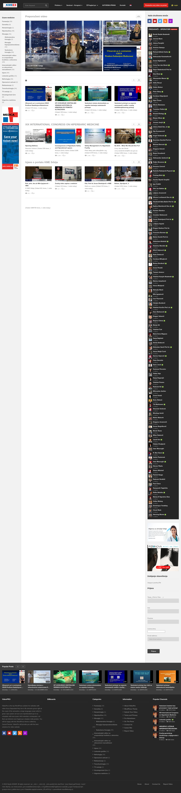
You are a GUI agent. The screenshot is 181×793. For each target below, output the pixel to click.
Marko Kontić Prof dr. (160, 237)
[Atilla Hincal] (150, 83)
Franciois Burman (159, 232)
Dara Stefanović (158, 312)
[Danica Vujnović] (150, 357)
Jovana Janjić (158, 122)
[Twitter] (160, 21)
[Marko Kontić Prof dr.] (150, 238)
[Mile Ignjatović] (150, 295)
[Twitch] (170, 21)
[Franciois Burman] (150, 233)
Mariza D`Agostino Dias (161, 497)
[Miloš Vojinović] (150, 251)
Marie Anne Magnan (160, 334)
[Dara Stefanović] (150, 313)
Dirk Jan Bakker (158, 188)
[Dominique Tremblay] (150, 506)
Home (139, 784)
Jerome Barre (157, 39)
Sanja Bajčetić (158, 338)
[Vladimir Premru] (150, 383)
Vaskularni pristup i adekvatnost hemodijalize (165, 686)
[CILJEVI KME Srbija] (63, 46)
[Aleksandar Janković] (150, 158)
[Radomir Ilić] (150, 387)
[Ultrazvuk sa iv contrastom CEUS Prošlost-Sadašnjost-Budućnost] (122, 58)
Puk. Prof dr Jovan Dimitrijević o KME (98, 183)
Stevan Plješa (158, 466)
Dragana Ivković (159, 149)
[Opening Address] (38, 136)
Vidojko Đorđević (159, 303)
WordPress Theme (130, 709)
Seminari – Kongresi (73, 5)
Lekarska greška (8, 76)
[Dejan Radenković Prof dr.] (150, 70)
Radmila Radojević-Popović (163, 171)
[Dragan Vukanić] (150, 317)
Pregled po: (92, 5)
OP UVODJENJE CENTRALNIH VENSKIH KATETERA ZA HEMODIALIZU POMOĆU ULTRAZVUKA (64, 686)
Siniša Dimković (158, 342)
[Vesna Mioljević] (150, 286)
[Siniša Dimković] (150, 343)
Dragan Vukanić (158, 316)
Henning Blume (158, 514)
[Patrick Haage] (150, 476)
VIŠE (138, 16)
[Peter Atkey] (150, 92)
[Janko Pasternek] (150, 458)
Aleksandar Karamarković (162, 56)
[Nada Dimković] (150, 255)
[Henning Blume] (150, 515)
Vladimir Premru (158, 382)
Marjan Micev (157, 118)
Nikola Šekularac (159, 105)
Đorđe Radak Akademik (161, 34)
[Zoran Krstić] (150, 396)
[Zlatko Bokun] (150, 88)
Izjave (4, 73)
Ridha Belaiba (158, 492)
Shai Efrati (156, 74)
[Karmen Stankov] (150, 211)
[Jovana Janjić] (150, 123)
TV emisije (6, 91)
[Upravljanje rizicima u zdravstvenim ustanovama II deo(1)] (39, 676)
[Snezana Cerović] (150, 167)
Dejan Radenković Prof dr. (162, 69)
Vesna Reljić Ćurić (159, 351)
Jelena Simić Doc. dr (160, 127)
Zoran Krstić (157, 395)
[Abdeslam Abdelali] (150, 242)
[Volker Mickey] (150, 502)
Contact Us (128, 724)
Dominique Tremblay (160, 505)
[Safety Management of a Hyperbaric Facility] (98, 136)
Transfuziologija (8, 88)
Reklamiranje (7, 85)
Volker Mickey (158, 501)
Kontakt (122, 5)
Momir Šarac (157, 431)
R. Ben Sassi (157, 453)
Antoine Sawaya (159, 47)
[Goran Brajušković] (150, 427)
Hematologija (7, 28)
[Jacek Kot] (150, 440)
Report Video (129, 731)
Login (175, 5)
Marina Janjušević (159, 281)
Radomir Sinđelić (159, 479)
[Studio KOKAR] (10, 169)
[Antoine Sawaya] (150, 48)
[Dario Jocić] (150, 365)
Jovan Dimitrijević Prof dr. (162, 219)
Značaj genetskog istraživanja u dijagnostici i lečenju (168, 735)
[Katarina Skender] (150, 246)
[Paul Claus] (150, 484)
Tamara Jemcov (158, 272)
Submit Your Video (131, 712)
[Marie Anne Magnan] (150, 335)
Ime (148, 608)
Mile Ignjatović (158, 294)
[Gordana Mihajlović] (150, 260)
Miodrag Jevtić (158, 413)
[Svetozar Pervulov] (150, 370)
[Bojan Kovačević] (150, 154)
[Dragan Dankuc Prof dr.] (150, 229)
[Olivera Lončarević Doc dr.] (150, 198)
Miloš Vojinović (158, 250)
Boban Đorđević (159, 263)
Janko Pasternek (159, 457)
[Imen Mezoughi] (150, 449)
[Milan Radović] (150, 436)
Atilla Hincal (157, 83)
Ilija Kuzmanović (159, 131)
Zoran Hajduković (159, 61)
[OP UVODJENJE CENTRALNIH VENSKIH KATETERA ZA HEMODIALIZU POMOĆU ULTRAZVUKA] (68, 93)
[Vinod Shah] (150, 511)
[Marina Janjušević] (150, 282)
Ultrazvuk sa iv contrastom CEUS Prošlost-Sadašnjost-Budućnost (12, 686)
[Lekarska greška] (155, 721)
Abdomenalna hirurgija (104, 721)
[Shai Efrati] (150, 75)
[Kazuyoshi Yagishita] (150, 489)
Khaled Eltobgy (158, 113)
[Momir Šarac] (150, 431)
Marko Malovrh (158, 417)
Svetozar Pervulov (159, 369)
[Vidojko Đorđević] (150, 304)
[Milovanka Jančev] (150, 392)
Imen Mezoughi (158, 448)
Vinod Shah (157, 510)
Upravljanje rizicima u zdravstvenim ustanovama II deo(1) (38, 686)
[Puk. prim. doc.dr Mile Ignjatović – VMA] (38, 173)
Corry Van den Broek (160, 65)
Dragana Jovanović (160, 422)
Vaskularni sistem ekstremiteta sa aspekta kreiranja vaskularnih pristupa (97, 105)
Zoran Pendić (158, 268)
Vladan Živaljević (159, 444)
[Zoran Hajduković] (150, 61)
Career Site (128, 728)
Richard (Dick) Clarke (160, 52)
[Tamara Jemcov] (150, 273)
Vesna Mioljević (158, 285)
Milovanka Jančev (159, 391)
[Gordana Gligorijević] (150, 97)
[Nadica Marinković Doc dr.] (150, 207)
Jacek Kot (156, 439)
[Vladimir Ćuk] (150, 330)
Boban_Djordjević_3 (121, 183)
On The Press (129, 721)
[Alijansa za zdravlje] (163, 541)
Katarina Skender (159, 246)
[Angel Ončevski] (150, 136)
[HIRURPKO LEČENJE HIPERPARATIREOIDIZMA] (155, 728)
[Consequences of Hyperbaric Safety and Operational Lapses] (68, 136)
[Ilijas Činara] (150, 101)
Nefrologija (6, 79)
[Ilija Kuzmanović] (150, 132)
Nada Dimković (158, 254)
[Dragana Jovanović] (150, 423)
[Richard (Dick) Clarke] (150, 53)
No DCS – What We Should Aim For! (127, 146)
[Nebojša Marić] (150, 291)
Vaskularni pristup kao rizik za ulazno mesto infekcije (141, 686)
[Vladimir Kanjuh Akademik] (150, 277)
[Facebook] (149, 21)
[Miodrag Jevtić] (150, 414)
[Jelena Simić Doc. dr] (150, 128)
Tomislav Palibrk (159, 109)
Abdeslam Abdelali (159, 241)
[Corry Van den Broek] (150, 66)
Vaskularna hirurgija (103, 730)
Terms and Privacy (130, 715)
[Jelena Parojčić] (150, 44)
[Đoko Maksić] (150, 401)
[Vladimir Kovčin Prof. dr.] (150, 308)
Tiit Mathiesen (158, 404)
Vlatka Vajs (157, 373)
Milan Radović (158, 435)
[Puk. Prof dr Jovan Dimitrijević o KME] (98, 173)
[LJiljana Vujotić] (150, 224)
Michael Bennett (159, 144)
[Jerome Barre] (150, 39)
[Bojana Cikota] (150, 321)
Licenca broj (151, 629)
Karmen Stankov (159, 210)
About (147, 784)
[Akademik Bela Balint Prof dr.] (150, 202)
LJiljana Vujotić (158, 224)
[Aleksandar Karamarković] (150, 57)
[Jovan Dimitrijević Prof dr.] (150, 220)
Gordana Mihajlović (160, 259)
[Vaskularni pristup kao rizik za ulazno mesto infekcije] (142, 676)
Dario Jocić (157, 365)
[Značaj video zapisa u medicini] (68, 173)
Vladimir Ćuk (157, 329)
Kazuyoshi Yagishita (160, 488)
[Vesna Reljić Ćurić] (150, 352)
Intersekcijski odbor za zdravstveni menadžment (9, 67)
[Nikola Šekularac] (150, 106)
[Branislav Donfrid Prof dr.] (150, 141)
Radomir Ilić (157, 387)
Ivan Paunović (158, 298)
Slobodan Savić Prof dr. (161, 347)
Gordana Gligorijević (160, 96)
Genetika (5, 24)
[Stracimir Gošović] (150, 409)
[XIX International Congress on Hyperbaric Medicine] (155, 714)
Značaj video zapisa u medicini (66, 183)
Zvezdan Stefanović (160, 215)
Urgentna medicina (9, 100)
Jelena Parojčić (158, 43)
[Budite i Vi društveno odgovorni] (122, 33)
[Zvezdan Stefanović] (150, 216)
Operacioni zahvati (9, 82)
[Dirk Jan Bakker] (150, 189)
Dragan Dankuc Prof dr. (161, 228)
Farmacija (5, 21)
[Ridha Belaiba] (150, 493)
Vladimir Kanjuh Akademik (162, 276)
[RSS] (165, 21)
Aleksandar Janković (160, 158)
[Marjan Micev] (150, 119)
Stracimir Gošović (159, 409)
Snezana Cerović (159, 166)
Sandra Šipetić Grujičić (161, 179)
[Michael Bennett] (150, 145)
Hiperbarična (7, 31)
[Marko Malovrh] (150, 418)
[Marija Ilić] (150, 326)
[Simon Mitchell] (150, 471)
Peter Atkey (157, 91)
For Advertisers (129, 718)
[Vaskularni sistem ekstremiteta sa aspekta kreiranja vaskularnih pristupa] (98, 93)
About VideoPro (130, 706)
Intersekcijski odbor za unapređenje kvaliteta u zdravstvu (9, 58)
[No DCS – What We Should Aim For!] (127, 136)
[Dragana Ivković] (150, 150)
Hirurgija (5, 34)
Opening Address (31, 146)
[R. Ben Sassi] (150, 453)
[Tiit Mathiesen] (150, 405)
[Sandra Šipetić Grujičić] (150, 180)
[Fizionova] (163, 570)
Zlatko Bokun (158, 87)
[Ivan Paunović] (150, 299)
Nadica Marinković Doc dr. (162, 206)
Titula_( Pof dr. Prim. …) (155, 597)
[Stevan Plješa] (150, 467)
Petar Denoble (158, 360)
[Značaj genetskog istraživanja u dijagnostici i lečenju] (155, 735)
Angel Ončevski (158, 135)
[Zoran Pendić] (150, 268)
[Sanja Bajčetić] (150, 339)
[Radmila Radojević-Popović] (150, 172)
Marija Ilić (156, 325)
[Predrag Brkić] (150, 176)
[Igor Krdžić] (150, 185)
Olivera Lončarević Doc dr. (162, 197)
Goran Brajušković (159, 426)
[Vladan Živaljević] (150, 445)
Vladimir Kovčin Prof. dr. (161, 307)
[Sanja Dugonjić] (150, 379)
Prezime (150, 618)
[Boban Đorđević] (150, 264)
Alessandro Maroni (160, 78)
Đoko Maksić (157, 400)
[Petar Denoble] (150, 361)
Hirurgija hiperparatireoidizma (106, 724)
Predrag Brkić (158, 175)
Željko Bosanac (158, 162)
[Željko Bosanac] (150, 163)
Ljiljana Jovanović (159, 193)
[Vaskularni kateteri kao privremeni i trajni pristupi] (155, 707)
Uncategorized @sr (9, 95)
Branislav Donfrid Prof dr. (162, 140)
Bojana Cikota (158, 320)
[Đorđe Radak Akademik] (150, 35)
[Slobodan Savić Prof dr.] (150, 348)
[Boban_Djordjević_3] (127, 173)
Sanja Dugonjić (158, 378)
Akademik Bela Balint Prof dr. (163, 202)
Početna (58, 5)
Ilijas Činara (157, 100)
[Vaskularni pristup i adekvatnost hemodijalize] (167, 676)
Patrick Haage (158, 475)
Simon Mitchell (158, 470)
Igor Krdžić (157, 184)
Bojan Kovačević (159, 153)
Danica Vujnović (159, 356)
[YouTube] (155, 21)
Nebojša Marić (158, 290)
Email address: (152, 636)
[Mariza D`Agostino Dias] (150, 498)
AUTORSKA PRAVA (109, 5)
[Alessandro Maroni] (150, 79)
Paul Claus (157, 483)
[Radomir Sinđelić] (150, 480)
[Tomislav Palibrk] (150, 110)
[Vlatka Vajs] (150, 374)
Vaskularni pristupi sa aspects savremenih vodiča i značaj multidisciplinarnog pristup (125, 105)
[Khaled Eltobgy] (150, 114)
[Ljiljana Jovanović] (150, 194)
